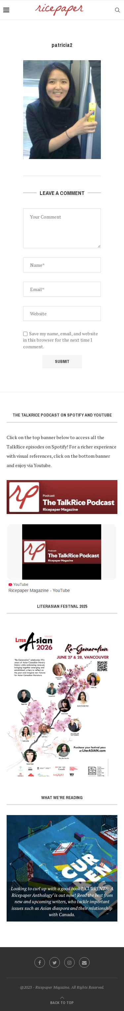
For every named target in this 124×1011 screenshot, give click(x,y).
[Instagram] (69, 962)
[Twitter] (54, 962)
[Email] (84, 962)
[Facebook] (39, 962)
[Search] (117, 10)
